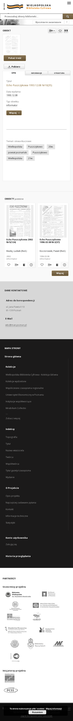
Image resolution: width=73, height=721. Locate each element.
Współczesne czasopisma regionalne (25, 388)
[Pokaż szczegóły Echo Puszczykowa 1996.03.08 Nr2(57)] (64, 265)
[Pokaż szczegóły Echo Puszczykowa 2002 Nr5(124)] (31, 265)
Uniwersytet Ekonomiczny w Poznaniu (25, 394)
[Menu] (69, 3)
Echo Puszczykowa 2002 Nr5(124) (19, 241)
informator (12, 105)
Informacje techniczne (17, 515)
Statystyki (10, 522)
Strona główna (13, 356)
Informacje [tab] (36, 73)
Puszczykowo (35, 146)
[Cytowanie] (66, 30)
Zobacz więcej (13, 418)
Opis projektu (13, 495)
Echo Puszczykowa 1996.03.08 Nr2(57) (50, 241)
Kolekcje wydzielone (16, 381)
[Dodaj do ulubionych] (60, 30)
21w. (30, 158)
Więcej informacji (54, 708)
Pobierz (15, 66)
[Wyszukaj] (68, 16)
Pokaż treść (14, 58)
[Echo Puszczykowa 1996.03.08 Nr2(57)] (53, 221)
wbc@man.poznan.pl (16, 324)
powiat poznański (17, 152)
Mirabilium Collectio (16, 408)
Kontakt (9, 509)
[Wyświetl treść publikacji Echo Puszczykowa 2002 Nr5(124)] (23, 265)
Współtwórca (12, 463)
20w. (51, 146)
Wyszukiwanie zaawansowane (48, 22)
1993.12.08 (11, 95)
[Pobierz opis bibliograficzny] (16, 265)
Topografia (11, 437)
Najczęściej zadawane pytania (21, 502)
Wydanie (10, 477)
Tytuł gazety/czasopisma (18, 470)
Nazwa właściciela (15, 450)
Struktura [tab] (59, 73)
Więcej (60, 273)
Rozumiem (37, 712)
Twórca (9, 457)
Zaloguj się (11, 544)
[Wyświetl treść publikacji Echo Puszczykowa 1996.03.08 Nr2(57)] (57, 265)
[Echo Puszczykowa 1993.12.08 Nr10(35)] (11, 44)
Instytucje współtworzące (18, 401)
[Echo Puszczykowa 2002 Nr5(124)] (20, 221)
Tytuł (8, 443)
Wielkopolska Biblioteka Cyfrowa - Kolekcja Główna (32, 374)
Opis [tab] (14, 73)
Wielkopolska (15, 146)
